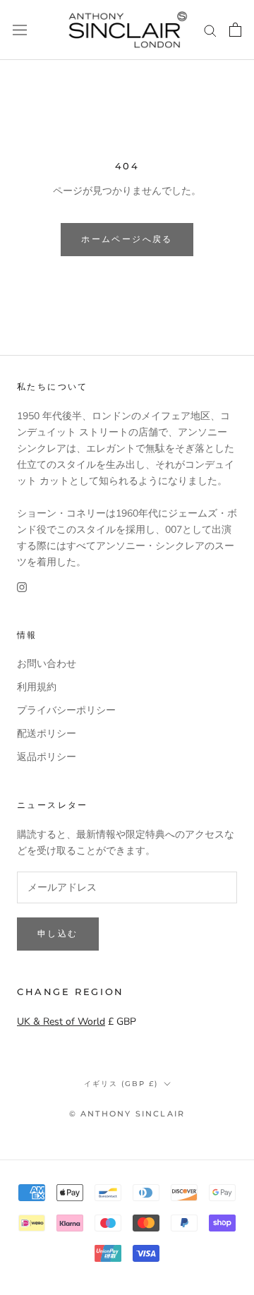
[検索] (210, 30)
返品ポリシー (46, 757)
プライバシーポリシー (66, 710)
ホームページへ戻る (127, 239)
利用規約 (36, 687)
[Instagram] (22, 586)
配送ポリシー (46, 733)
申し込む (57, 933)
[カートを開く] (235, 30)
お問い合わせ (46, 663)
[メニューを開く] (20, 30)
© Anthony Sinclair (127, 1114)
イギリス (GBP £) (121, 1083)
